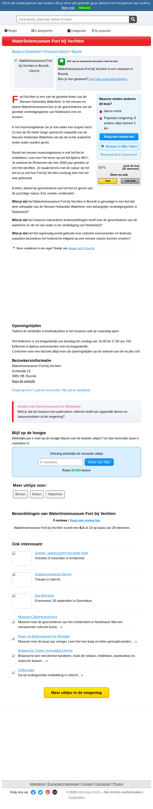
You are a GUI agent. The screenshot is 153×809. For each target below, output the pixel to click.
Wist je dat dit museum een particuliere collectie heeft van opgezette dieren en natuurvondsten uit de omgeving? (72, 411)
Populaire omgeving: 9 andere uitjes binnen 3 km (120, 123)
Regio (12, 30)
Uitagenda (78, 30)
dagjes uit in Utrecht (81, 248)
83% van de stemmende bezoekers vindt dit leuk (92, 61)
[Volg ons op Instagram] (47, 792)
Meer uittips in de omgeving (76, 693)
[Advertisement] (45, 291)
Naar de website (23, 381)
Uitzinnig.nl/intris (89, 792)
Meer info (68, 8)
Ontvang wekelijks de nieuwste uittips (76, 453)
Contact (87, 784)
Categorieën (43, 30)
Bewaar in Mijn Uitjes (120, 146)
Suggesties (76, 797)
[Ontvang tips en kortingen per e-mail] (54, 792)
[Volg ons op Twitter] (40, 792)
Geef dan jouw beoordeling (108, 79)
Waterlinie (55, 494)
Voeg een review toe (119, 136)
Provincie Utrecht (56, 51)
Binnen (20, 494)
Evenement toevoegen (63, 784)
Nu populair (102, 30)
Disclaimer (102, 784)
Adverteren (37, 784)
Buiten (36, 494)
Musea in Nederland (26, 51)
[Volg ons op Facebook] (33, 792)
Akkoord (84, 8)
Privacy (118, 784)
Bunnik (77, 51)
